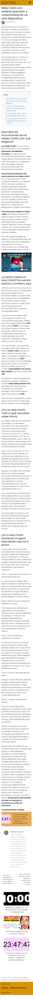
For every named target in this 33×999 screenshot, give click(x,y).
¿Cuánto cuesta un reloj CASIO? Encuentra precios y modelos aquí (16, 108)
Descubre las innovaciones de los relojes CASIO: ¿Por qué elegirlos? (16, 101)
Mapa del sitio (6, 992)
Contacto (4, 988)
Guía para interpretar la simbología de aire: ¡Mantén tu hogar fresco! (8, 879)
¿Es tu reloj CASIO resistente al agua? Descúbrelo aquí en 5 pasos (16, 121)
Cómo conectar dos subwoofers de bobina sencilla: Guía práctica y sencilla (24, 879)
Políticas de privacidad (18, 988)
